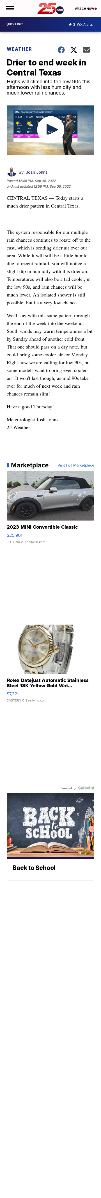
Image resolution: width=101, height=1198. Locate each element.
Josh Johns (37, 172)
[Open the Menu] (9, 8)
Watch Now (85, 8)
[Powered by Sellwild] (86, 788)
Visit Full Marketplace (76, 465)
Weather (19, 49)
